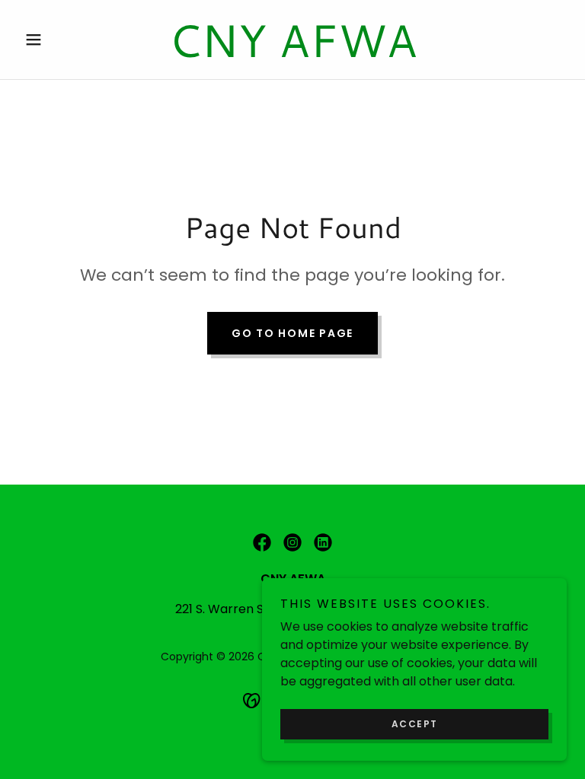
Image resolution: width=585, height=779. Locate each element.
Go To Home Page (292, 333)
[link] (292, 53)
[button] (59, 39)
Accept (415, 723)
